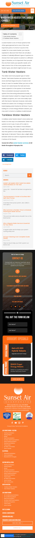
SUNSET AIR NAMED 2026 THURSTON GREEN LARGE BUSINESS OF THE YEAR (16, 184)
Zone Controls (7, 448)
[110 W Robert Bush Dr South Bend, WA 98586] (17, 281)
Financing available (7, 517)
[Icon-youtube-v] (15, 306)
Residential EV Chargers (10, 457)
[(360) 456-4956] (17, 291)
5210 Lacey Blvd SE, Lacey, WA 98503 (17, 276)
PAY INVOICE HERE (18, 10)
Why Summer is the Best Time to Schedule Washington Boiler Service (17, 210)
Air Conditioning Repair (10, 497)
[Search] (29, 175)
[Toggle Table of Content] (19, 34)
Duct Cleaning (6, 510)
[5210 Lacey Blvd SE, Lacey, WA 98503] (17, 271)
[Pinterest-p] (23, 306)
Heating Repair (8, 434)
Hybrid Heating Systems (10, 441)
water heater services (21, 143)
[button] (32, 10)
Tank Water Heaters (10, 36)
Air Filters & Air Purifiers (9, 478)
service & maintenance (8, 513)
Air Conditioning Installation (11, 495)
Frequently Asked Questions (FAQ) (11, 520)
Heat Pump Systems (9, 438)
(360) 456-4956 (17, 296)
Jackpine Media (25, 536)
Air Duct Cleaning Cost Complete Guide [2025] (16, 237)
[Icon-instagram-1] (19, 306)
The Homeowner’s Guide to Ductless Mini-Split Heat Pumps (17, 197)
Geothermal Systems (9, 443)
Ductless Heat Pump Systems (11, 440)
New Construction (8, 482)
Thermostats (7, 445)
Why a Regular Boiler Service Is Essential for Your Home (16, 224)
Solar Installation (8, 455)
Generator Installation (9, 453)
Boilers (5, 436)
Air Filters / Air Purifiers (9, 446)
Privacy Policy (11, 426)
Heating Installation (9, 433)
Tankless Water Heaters (11, 38)
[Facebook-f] (11, 306)
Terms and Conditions (21, 426)
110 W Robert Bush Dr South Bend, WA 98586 (17, 286)
